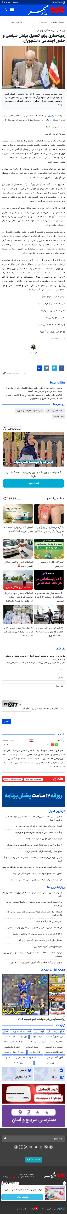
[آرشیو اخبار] (21, 1147)
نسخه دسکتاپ (33, 1159)
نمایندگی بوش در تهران (14, 1052)
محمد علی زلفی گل (55, 410)
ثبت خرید (34, 483)
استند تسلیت (9, 1036)
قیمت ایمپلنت (32, 1047)
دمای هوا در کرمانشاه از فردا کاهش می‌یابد (43, 851)
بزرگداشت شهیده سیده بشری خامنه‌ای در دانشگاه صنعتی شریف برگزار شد (34, 904)
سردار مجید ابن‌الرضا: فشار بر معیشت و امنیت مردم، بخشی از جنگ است (32, 859)
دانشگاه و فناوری (57, 22)
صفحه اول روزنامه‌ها (53, 970)
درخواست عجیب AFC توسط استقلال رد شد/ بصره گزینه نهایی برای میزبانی (32, 954)
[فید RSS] (26, 1147)
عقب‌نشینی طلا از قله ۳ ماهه (49, 921)
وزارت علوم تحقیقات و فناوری (29, 410)
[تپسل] (4, 429)
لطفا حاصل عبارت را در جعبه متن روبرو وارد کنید (43, 708)
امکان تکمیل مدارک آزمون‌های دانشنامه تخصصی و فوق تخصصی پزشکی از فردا (33, 818)
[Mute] (11, 464)
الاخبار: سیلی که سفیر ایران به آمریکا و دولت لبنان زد (38, 826)
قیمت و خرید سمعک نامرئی (28, 1057)
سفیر (5, 1031)
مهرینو (7, 1057)
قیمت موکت (36, 1036)
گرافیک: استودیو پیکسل (26, 1208)
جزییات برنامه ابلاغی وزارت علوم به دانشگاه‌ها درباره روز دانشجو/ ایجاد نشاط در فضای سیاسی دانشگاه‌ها (34, 390)
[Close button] (64, 1183)
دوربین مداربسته (38, 1042)
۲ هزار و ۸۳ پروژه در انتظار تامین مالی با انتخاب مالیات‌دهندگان (34, 845)
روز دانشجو (59, 416)
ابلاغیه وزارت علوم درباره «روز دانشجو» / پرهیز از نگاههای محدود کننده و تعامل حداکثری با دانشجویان (33, 397)
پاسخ (6, 745)
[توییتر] (36, 1147)
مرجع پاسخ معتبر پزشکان (15, 1042)
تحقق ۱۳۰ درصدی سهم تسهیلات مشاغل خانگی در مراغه (37, 873)
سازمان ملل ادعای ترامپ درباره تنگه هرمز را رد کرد (40, 940)
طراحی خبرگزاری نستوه (50, 1208)
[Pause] (7, 464)
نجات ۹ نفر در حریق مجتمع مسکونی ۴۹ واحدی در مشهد (37, 934)
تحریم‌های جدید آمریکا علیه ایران (48, 946)
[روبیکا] (31, 1147)
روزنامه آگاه (18, 1063)
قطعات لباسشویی (12, 1047)
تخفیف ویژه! (22, 1197)
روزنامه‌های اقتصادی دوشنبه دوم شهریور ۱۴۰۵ (40, 1019)
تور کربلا (23, 1036)
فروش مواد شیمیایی (54, 1047)
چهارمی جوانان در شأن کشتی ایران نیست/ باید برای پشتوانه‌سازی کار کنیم (32, 894)
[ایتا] (16, 1147)
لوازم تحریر (39, 1031)
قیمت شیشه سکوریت (21, 1031)
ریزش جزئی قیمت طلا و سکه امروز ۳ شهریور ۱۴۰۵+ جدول (36, 962)
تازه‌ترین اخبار (57, 811)
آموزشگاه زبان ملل (55, 1057)
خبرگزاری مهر (50, 116)
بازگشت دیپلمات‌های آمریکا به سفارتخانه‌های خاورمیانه (38, 832)
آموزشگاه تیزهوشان (54, 1052)
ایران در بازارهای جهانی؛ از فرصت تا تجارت (44, 839)
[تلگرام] (51, 1147)
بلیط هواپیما (35, 1052)
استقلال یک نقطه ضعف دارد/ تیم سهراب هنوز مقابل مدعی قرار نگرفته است (34, 913)
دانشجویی (43, 22)
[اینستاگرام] (41, 1147)
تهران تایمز (49, 1063)
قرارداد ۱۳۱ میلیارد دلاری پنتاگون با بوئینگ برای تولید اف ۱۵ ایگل (34, 927)
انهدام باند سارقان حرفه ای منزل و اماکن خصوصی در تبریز (36, 880)
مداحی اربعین (57, 1042)
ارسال (6, 721)
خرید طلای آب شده (55, 1036)
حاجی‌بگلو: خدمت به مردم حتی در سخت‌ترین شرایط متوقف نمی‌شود (32, 867)
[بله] (46, 1147)
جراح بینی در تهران (56, 1031)
